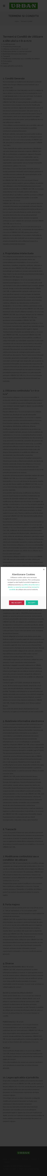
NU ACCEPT (17, 603)
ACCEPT (31, 603)
